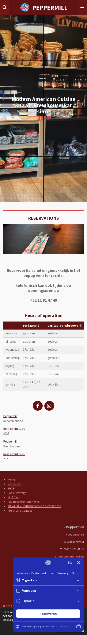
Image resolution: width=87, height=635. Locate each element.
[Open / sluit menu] (82, 7)
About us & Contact (20, 510)
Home (11, 479)
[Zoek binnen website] (4, 7)
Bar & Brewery (17, 493)
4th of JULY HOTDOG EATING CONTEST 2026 (34, 506)
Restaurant (15, 484)
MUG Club (13, 497)
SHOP (11, 488)
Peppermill (10, 416)
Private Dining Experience (24, 502)
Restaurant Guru (14, 429)
